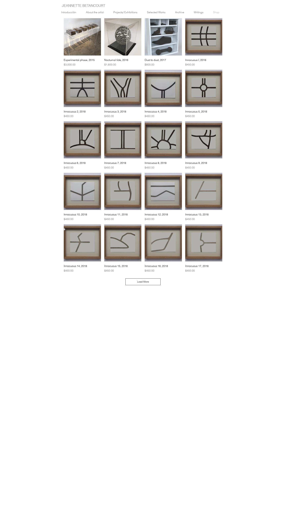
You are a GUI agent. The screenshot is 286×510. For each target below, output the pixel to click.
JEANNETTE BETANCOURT (83, 5)
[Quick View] (82, 37)
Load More (143, 281)
